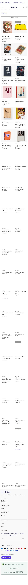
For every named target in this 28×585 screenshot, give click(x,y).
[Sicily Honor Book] (20, 241)
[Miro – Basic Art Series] (20, 475)
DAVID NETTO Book (19, 272)
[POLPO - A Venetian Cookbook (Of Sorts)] (20, 433)
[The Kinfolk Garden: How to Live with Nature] (7, 347)
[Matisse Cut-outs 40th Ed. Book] (20, 282)
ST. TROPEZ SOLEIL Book (20, 464)
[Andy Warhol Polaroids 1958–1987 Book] (7, 241)
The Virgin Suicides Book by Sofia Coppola (20, 146)
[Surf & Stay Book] (20, 220)
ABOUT (2, 523)
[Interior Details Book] (20, 324)
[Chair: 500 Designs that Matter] (7, 113)
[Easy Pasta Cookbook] (7, 49)
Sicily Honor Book (19, 251)
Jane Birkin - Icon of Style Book (7, 81)
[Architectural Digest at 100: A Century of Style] (20, 368)
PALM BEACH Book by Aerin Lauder (20, 421)
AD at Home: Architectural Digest (6, 102)
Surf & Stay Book (18, 230)
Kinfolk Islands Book (19, 313)
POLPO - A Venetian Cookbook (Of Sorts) (19, 443)
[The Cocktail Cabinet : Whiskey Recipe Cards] (7, 220)
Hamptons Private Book (20, 400)
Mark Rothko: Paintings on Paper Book (20, 167)
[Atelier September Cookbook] (7, 178)
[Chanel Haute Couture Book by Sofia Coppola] (7, 157)
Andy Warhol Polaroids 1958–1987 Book (7, 251)
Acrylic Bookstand (6, 400)
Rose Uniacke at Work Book (6, 292)
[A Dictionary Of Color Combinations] (20, 49)
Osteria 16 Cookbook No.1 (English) (19, 37)
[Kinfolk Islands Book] (20, 303)
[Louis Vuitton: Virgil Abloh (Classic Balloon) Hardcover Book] (7, 324)
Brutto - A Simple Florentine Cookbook (19, 188)
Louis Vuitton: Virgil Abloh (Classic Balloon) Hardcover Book (7, 335)
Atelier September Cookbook (6, 188)
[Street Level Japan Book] (20, 70)
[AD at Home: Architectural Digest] (7, 92)
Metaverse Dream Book (7, 272)
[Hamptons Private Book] (20, 391)
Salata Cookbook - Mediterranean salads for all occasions (7, 38)
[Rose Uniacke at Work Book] (7, 282)
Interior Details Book (19, 334)
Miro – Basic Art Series (20, 485)
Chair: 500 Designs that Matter (7, 123)
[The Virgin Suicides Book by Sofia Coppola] (20, 135)
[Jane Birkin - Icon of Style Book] (7, 70)
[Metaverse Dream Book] (7, 262)
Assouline (16, 249)
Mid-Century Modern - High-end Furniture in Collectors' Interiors (6, 379)
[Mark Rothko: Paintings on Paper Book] (20, 157)
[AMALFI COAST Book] (7, 433)
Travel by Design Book (19, 357)
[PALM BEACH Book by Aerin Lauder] (20, 410)
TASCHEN (3, 249)
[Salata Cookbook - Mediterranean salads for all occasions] (7, 27)
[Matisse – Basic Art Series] (7, 475)
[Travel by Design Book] (20, 347)
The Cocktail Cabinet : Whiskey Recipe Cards (6, 230)
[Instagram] (5, 515)
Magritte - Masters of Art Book (7, 209)
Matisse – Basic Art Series (7, 485)
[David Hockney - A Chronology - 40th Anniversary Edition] (7, 410)
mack (3, 311)
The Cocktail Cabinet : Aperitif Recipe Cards (6, 146)
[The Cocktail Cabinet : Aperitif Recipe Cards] (7, 135)
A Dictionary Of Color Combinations (20, 60)
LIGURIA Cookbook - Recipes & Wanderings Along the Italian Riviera (20, 124)
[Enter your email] (23, 539)
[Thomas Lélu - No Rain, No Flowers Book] (20, 199)
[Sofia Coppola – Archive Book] (7, 303)
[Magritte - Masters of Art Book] (7, 199)
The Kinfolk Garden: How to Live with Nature (7, 357)
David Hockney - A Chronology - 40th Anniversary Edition (6, 422)
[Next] (13, 27)
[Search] (4, 7)
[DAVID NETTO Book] (20, 262)
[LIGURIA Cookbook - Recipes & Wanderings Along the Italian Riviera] (20, 113)
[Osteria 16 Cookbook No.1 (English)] (20, 27)
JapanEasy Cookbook (19, 101)
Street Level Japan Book (20, 80)
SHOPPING (3, 526)
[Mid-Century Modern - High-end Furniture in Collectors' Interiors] (7, 368)
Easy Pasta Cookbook (6, 59)
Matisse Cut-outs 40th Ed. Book (20, 292)
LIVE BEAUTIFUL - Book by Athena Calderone (7, 464)
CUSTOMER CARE (4, 520)
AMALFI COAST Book (6, 443)
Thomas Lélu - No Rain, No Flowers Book (20, 209)
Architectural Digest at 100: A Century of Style (20, 378)
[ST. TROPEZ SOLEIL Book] (20, 454)
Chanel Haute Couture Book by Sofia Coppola (7, 167)
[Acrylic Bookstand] (7, 391)
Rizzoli (3, 290)
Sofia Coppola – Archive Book (7, 313)
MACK (16, 143)
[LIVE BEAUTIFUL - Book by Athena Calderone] (7, 454)
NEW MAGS (3, 34)
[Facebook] (2, 515)
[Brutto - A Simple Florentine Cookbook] (20, 178)
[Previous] (2, 27)
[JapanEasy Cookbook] (20, 92)
